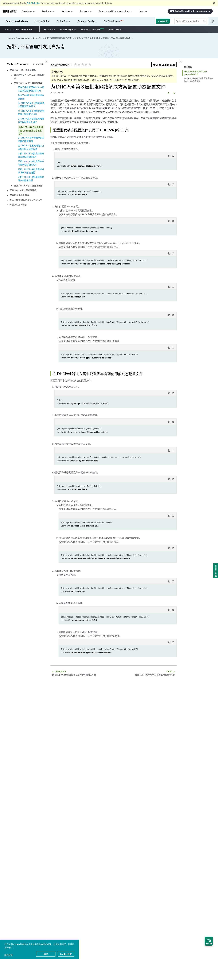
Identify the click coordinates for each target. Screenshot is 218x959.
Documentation (16, 21)
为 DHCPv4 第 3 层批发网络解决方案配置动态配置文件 (31, 130)
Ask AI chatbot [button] (33, 3)
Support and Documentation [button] (114, 11)
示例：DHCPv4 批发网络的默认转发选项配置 (31, 171)
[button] (209, 941)
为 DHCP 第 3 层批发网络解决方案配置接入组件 (31, 120)
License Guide (42, 21)
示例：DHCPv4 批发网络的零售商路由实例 (31, 178)
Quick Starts (63, 21)
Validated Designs (87, 21)
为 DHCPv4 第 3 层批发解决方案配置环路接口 (31, 105)
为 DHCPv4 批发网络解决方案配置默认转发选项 (31, 147)
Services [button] (65, 11)
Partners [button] (84, 11)
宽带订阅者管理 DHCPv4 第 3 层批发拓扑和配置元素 (31, 89)
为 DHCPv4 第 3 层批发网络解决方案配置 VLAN (31, 112)
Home (10, 38)
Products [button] (46, 11)
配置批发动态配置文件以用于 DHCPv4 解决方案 (195, 73)
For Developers (114, 21)
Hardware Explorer (90, 29)
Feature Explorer (68, 29)
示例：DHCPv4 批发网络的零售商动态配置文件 (31, 163)
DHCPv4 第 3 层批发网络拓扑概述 (31, 97)
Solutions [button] (27, 11)
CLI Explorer (49, 29)
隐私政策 (8, 955)
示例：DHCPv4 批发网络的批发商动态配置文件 (31, 155)
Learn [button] (141, 11)
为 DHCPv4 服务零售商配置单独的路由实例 (31, 139)
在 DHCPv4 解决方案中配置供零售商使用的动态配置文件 (198, 79)
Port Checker (115, 29)
